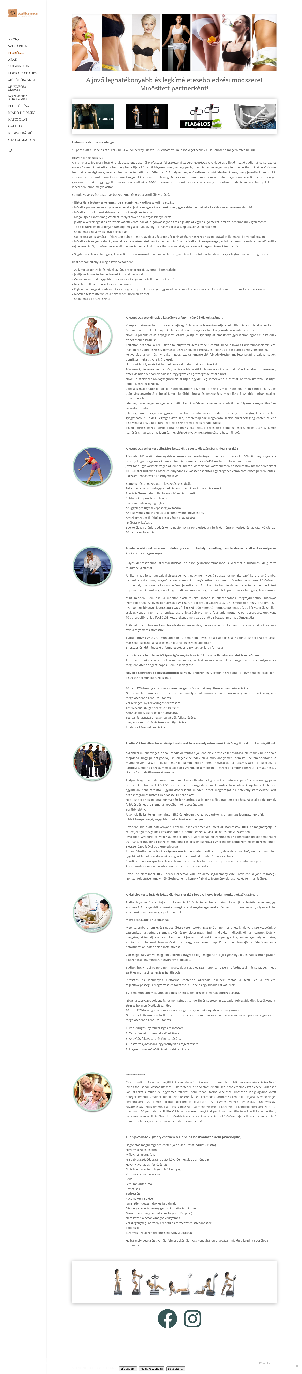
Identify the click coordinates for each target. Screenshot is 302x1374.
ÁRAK (12, 60)
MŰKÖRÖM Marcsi (17, 88)
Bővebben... (267, 1363)
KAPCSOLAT (17, 120)
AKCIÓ (13, 40)
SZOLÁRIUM (18, 46)
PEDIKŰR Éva (18, 106)
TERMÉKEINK (18, 67)
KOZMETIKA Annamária (18, 98)
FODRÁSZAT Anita (23, 73)
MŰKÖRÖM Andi (21, 80)
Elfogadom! (128, 1368)
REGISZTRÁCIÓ (20, 133)
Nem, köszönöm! (152, 1368)
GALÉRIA (15, 127)
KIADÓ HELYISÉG (21, 113)
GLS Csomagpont (22, 140)
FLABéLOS (16, 53)
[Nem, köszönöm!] (297, 1366)
